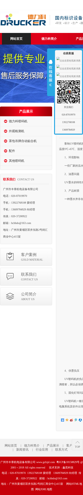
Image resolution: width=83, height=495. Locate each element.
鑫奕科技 (68, 467)
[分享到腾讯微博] (76, 420)
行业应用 (42, 449)
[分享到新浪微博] (71, 420)
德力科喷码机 (18, 121)
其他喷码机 (16, 160)
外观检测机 (16, 131)
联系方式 (61, 449)
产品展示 (53, 445)
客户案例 (32, 256)
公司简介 (28, 296)
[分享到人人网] (80, 420)
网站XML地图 (43, 489)
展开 (50, 73)
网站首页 (11, 445)
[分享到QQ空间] (67, 420)
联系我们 (29, 276)
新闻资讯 (22, 449)
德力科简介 (32, 445)
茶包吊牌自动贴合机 (23, 141)
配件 (12, 150)
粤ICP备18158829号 (68, 462)
